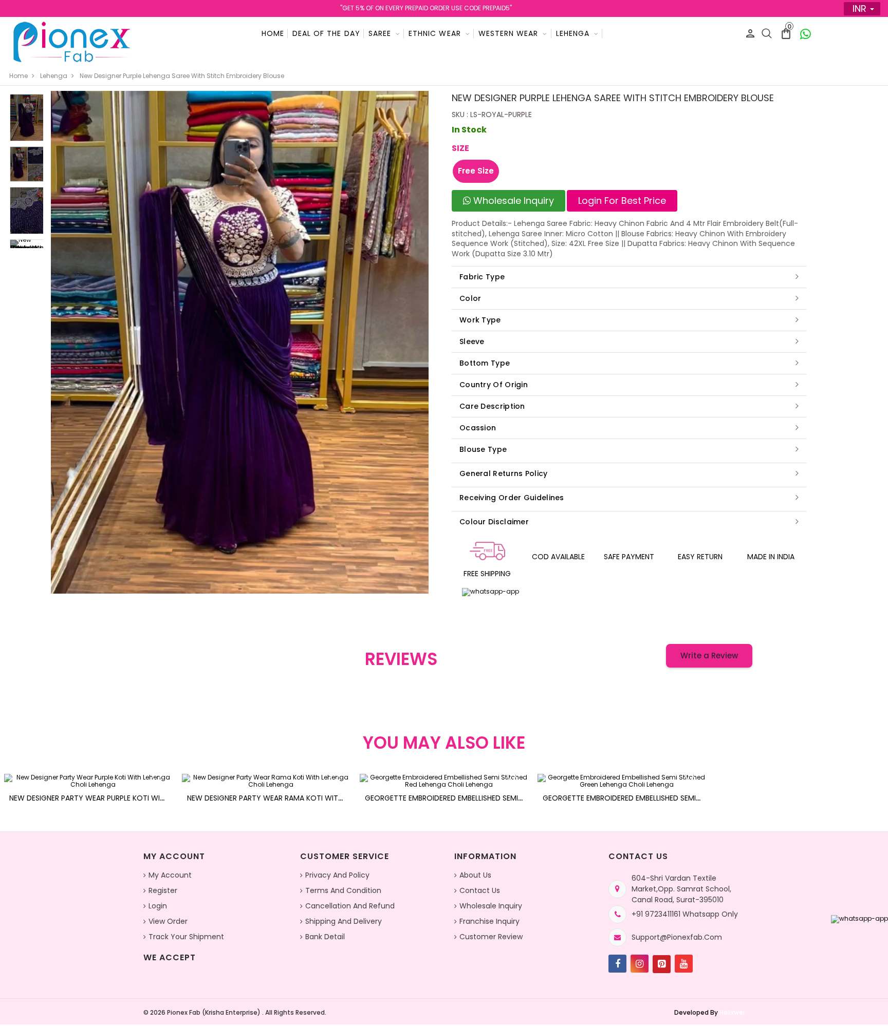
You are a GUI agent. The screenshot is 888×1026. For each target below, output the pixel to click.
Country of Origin (493, 384)
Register (163, 890)
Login (158, 906)
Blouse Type (483, 449)
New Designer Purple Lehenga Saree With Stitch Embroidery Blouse (182, 75)
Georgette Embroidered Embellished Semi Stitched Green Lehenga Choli (676, 798)
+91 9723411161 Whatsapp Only (685, 914)
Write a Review (709, 655)
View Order (168, 921)
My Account (170, 875)
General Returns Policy (503, 473)
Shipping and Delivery (343, 921)
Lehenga (53, 75)
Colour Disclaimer (494, 522)
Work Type (480, 320)
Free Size (476, 170)
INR (859, 8)
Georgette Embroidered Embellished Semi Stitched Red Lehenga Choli (494, 798)
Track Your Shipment (186, 937)
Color (470, 298)
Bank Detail (325, 937)
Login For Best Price (622, 200)
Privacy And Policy (337, 875)
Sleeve (472, 341)
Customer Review (491, 937)
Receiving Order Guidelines (511, 497)
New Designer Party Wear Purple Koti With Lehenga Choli (116, 798)
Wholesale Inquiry (512, 200)
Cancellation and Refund (350, 906)
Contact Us (479, 890)
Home (273, 33)
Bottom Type (484, 363)
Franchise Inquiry (489, 921)
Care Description (492, 406)
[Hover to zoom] (240, 342)
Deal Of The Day (326, 33)
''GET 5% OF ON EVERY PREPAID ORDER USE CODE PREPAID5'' (426, 8)
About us (475, 875)
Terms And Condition (343, 890)
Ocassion (477, 428)
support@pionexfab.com (677, 937)
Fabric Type (482, 277)
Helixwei (732, 1012)
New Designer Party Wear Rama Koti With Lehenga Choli (292, 798)
